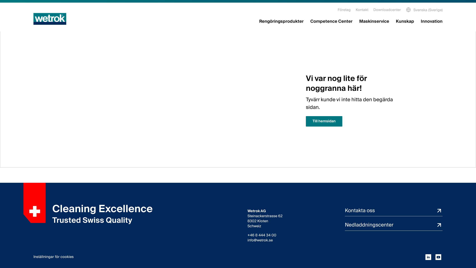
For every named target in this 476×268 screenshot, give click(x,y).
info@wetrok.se (260, 240)
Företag (344, 10)
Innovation (432, 21)
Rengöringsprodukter (281, 21)
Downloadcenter (387, 10)
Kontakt (362, 10)
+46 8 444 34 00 (261, 235)
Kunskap (405, 21)
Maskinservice (374, 21)
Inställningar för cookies (53, 257)
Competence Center (331, 21)
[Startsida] (49, 19)
